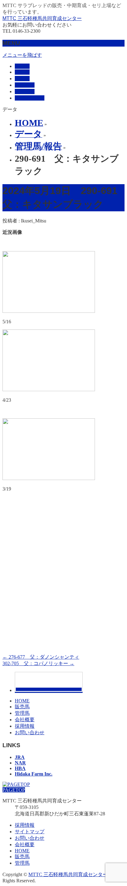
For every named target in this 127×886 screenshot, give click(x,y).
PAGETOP (13, 790)
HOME (22, 700)
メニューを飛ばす (22, 55)
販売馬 (22, 706)
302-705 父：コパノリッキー (38, 663)
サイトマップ (29, 831)
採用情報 (25, 726)
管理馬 (22, 713)
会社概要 (25, 719)
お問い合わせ (29, 732)
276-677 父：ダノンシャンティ (40, 657)
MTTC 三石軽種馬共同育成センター (42, 18)
